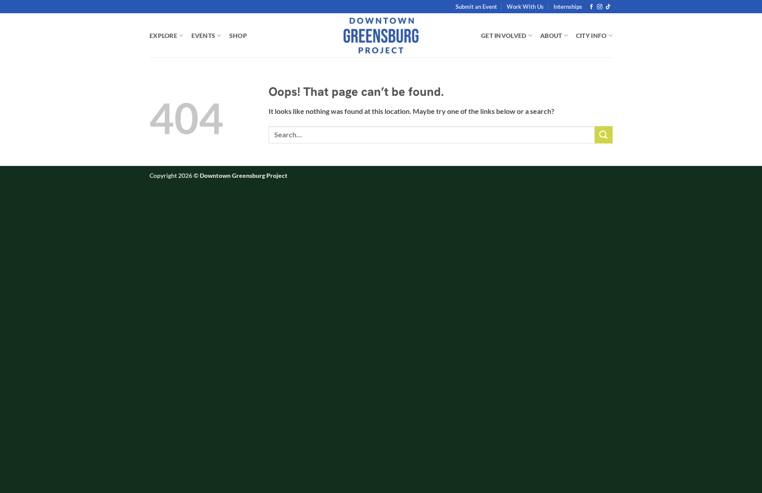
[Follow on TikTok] (608, 7)
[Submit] (604, 134)
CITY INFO (591, 35)
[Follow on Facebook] (591, 7)
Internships (567, 6)
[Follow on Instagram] (599, 7)
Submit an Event (476, 6)
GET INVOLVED (503, 35)
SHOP (238, 35)
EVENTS (203, 35)
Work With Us (525, 6)
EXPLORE (163, 35)
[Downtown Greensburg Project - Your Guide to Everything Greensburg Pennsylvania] (381, 35)
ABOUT (551, 35)
